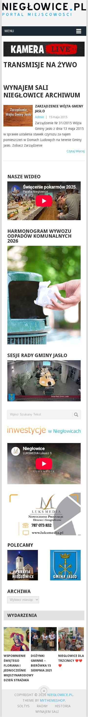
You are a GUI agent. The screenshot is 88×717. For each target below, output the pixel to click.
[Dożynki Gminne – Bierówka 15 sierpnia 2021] (43, 639)
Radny (42, 706)
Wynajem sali (47, 712)
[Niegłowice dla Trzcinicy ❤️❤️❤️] (71, 639)
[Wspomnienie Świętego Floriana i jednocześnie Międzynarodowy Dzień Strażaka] (16, 639)
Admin (39, 117)
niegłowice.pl (60, 695)
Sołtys (23, 706)
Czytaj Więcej (75, 151)
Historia (63, 706)
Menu (9, 31)
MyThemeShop (52, 700)
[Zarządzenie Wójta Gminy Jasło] (18, 115)
